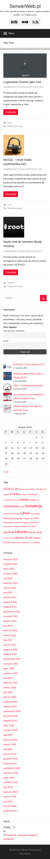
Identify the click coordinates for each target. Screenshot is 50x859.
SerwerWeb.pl (25, 6)
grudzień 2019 (10, 702)
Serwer (16, 526)
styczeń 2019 (9, 754)
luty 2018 (7, 801)
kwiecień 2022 (10, 583)
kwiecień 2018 (10, 792)
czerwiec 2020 (10, 673)
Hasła (22, 507)
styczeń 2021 (9, 645)
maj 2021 (7, 626)
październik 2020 (11, 659)
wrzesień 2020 (10, 664)
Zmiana (36, 542)
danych (16, 500)
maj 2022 (7, 578)
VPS (30, 542)
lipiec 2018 (8, 778)
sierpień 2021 (10, 621)
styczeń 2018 (9, 806)
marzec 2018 (9, 796)
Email (5, 341)
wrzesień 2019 (10, 716)
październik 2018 (11, 768)
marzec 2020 (9, 687)
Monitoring (8, 518)
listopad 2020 (10, 654)
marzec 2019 (9, 744)
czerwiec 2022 (10, 573)
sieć (29, 526)
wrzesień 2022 (10, 559)
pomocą (17, 522)
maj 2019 (7, 735)
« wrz (6, 472)
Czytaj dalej (10, 112)
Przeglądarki (25, 522)
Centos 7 (24, 495)
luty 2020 (7, 692)
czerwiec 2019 (10, 730)
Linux (41, 87)
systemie (8, 532)
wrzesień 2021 (10, 616)
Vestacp (25, 542)
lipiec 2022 (8, 569)
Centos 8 (32, 494)
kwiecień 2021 (10, 630)
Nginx (21, 518)
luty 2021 (7, 640)
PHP (36, 518)
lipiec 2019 (8, 725)
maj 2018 (7, 787)
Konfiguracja (8, 514)
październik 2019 (11, 711)
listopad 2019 (10, 706)
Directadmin (11, 506)
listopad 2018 (10, 763)
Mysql (16, 518)
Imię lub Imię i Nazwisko (13, 331)
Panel (31, 518)
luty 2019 (7, 749)
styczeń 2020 (9, 697)
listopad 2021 (10, 607)
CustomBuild (8, 500)
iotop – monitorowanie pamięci (28, 385)
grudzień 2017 (10, 811)
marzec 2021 (9, 635)
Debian (24, 499)
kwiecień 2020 (10, 683)
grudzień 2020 (10, 649)
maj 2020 (7, 678)
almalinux (32, 489)
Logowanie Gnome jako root (22, 82)
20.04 (6, 488)
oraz (26, 518)
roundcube (34, 523)
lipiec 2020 (8, 668)
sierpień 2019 (10, 721)
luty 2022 (7, 592)
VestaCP (11, 283)
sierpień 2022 (10, 564)
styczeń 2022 (9, 597)
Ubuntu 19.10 (8, 538)
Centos (15, 494)
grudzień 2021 (10, 602)
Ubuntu (21, 532)
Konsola (16, 514)
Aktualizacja (23, 489)
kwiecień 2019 (10, 740)
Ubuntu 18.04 (35, 532)
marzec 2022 (9, 588)
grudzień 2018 (10, 759)
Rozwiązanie (8, 526)
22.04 (14, 488)
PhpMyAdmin (8, 522)
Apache (6, 495)
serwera (23, 526)
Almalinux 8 (41, 489)
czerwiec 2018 (10, 782)
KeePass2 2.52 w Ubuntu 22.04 (29, 364)
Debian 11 (34, 500)
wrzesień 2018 (10, 773)
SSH (33, 526)
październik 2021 (11, 611)
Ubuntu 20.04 (23, 537)
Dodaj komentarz (15, 126)
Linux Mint (34, 514)
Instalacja (33, 506)
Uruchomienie (15, 543)
